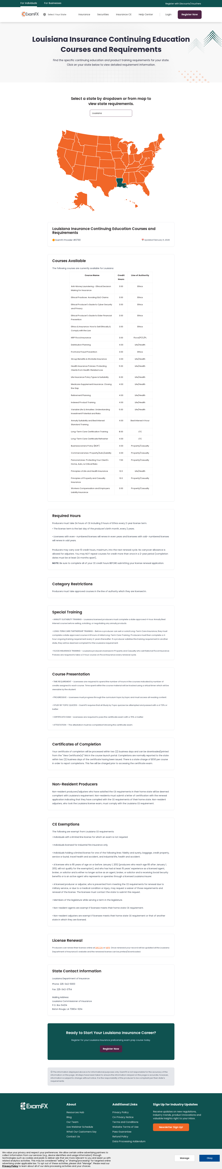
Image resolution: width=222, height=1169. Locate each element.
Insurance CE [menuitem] (124, 14)
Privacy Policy (10, 1166)
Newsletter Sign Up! (171, 1127)
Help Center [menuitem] (146, 14)
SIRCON (99, 947)
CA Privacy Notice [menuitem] (123, 1117)
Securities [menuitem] (103, 14)
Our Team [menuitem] (72, 1122)
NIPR (108, 947)
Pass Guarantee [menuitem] (121, 1131)
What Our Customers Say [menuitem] (81, 1131)
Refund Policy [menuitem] (120, 1136)
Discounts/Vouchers (190, 3)
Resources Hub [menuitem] (75, 1112)
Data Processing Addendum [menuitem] (128, 1141)
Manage (184, 1158)
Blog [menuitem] (69, 1117)
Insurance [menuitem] (84, 14)
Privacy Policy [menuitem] (120, 1112)
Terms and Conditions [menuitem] (125, 1122)
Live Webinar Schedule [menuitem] (79, 1127)
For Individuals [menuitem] (28, 3)
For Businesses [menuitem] (52, 3)
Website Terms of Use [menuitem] (125, 1127)
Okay (209, 1158)
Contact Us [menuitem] (73, 1136)
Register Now (190, 14)
